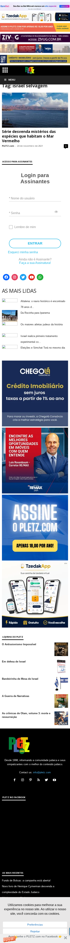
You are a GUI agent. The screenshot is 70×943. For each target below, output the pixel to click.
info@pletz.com (42, 772)
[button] (35, 938)
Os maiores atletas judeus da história (42, 324)
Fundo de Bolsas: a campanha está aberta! (26, 880)
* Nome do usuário (22, 198)
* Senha (14, 212)
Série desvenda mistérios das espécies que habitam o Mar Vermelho (29, 136)
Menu (11, 79)
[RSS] (39, 780)
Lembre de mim (25, 227)
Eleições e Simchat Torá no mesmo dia (43, 347)
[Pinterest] (31, 780)
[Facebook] (6, 277)
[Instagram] (14, 277)
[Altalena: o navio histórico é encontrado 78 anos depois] (10, 304)
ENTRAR (35, 243)
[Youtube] (31, 277)
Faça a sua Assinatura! (35, 262)
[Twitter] (23, 277)
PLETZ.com (8, 145)
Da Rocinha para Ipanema (35, 312)
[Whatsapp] (40, 277)
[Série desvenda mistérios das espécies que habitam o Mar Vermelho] (35, 110)
